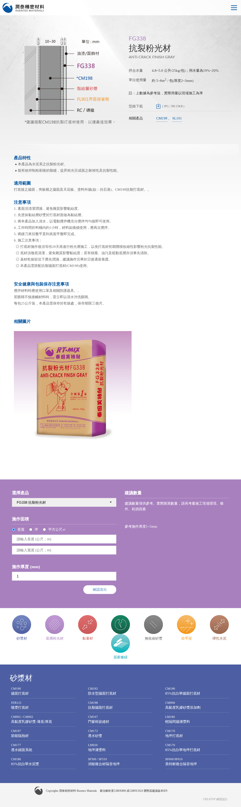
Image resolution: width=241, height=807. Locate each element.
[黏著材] (87, 624)
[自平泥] (186, 624)
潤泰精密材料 (23, 8)
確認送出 (100, 589)
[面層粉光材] (54, 624)
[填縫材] (120, 624)
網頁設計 (222, 799)
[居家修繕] (120, 643)
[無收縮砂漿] (153, 624)
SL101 (177, 118)
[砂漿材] (21, 624)
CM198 (161, 118)
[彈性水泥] (219, 624)
